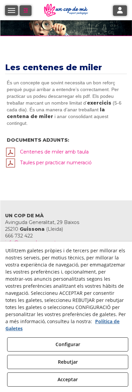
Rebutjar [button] (68, 362)
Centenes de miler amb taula (52, 152)
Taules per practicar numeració (54, 163)
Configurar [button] (68, 344)
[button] (25, 10)
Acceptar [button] (68, 379)
